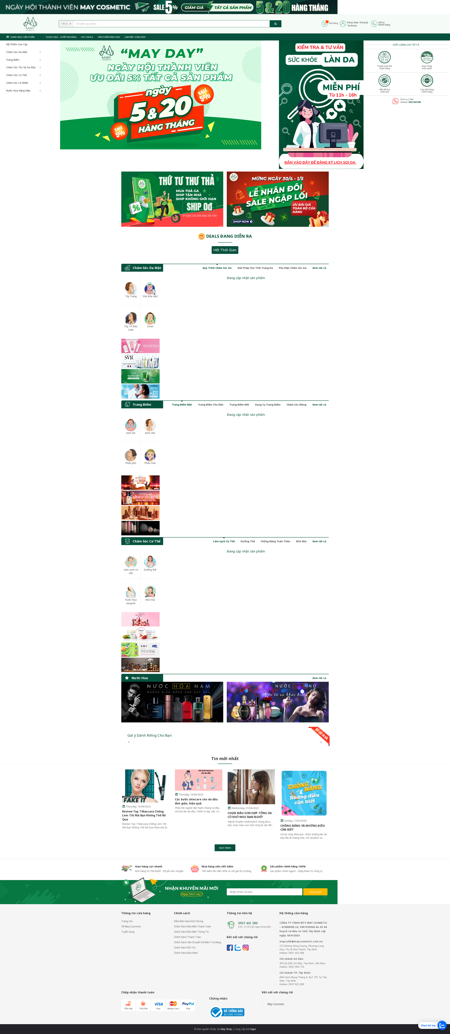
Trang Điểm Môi (239, 404)
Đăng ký (364, 22)
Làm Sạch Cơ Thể (224, 541)
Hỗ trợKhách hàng (384, 23)
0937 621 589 (296, 984)
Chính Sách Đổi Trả (184, 947)
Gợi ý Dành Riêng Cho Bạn (149, 735)
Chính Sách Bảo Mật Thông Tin (191, 931)
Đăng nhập (352, 22)
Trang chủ (127, 921)
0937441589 (415, 102)
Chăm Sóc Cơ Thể (16, 75)
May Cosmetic (275, 1004)
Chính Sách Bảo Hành (186, 952)
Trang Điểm (12, 59)
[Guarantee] (226, 1012)
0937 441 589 (248, 923)
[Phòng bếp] (172, 702)
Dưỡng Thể (248, 541)
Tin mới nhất (225, 758)
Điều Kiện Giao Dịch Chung (188, 921)
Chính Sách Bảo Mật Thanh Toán (192, 926)
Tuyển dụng (127, 931)
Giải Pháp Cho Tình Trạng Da (255, 268)
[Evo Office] (321, 104)
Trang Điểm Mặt (182, 404)
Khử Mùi (301, 541)
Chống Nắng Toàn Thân (275, 541)
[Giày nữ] (278, 199)
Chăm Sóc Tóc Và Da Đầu (21, 67)
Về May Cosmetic (131, 926)
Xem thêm (225, 847)
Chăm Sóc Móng (296, 404)
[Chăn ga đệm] (278, 702)
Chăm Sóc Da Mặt (16, 52)
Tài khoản (352, 25)
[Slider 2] (160, 94)
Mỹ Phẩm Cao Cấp (16, 44)
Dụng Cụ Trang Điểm (268, 404)
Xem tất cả (319, 268)
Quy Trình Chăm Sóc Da (217, 268)
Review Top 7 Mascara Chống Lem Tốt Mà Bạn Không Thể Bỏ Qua (144, 815)
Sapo (253, 1029)
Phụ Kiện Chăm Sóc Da (292, 268)
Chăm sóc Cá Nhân (17, 82)
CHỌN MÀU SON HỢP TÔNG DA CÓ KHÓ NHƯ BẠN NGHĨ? (250, 815)
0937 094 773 (296, 966)
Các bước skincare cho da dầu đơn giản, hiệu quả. (196, 801)
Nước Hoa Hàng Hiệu (18, 90)
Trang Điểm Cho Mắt (210, 404)
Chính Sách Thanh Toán (187, 937)
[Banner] (140, 369)
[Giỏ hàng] (325, 23)
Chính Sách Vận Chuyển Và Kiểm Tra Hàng (197, 942)
